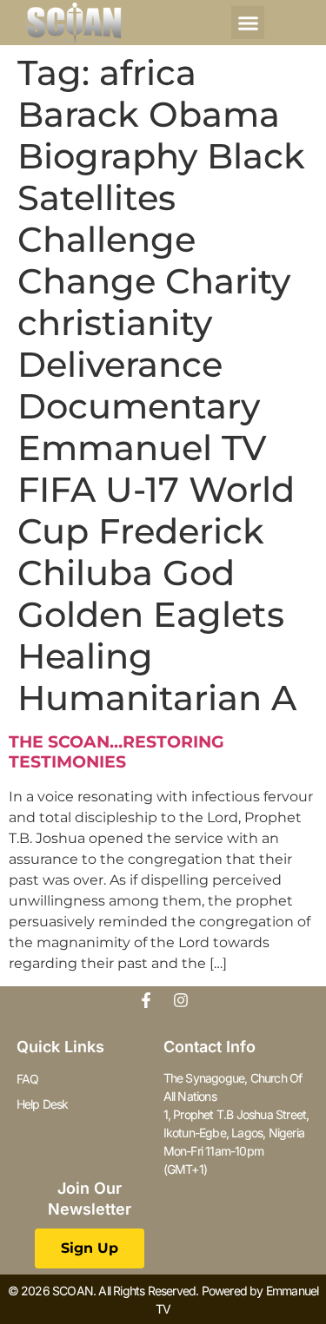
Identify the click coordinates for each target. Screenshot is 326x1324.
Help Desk (43, 1104)
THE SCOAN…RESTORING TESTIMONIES (116, 752)
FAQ (28, 1078)
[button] (247, 22)
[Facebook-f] (146, 1000)
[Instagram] (181, 1000)
